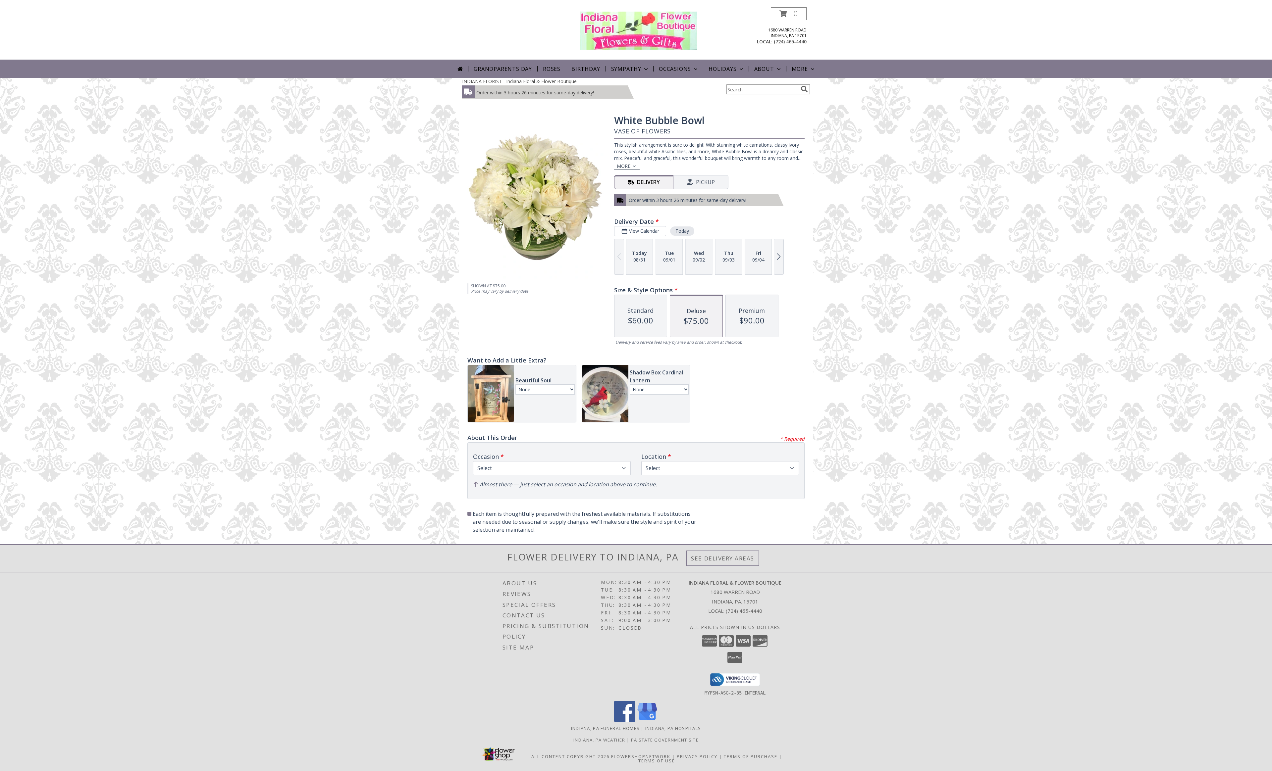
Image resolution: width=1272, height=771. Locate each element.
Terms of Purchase (750, 756)
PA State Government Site (665, 740)
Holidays (722, 68)
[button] (789, 13)
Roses (551, 68)
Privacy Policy (697, 756)
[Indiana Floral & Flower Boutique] (638, 30)
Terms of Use (656, 761)
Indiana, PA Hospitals (673, 728)
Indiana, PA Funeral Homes (605, 728)
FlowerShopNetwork (640, 756)
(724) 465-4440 (790, 41)
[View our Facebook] (624, 720)
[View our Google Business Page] (647, 720)
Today (682, 231)
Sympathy (626, 68)
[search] (804, 89)
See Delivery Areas (722, 558)
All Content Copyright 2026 (570, 756)
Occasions (675, 68)
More (800, 68)
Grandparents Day (503, 68)
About (764, 68)
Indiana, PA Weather (599, 740)
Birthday (585, 68)
